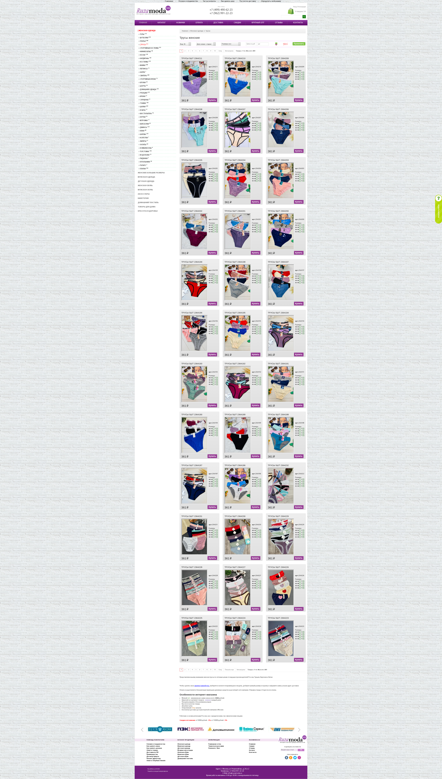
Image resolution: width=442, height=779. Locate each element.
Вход (295, 7)
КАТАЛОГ (162, 23)
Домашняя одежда (149, 89)
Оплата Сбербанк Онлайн (156, 761)
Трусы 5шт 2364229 (278, 516)
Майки (144, 65)
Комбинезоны (146, 148)
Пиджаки (144, 158)
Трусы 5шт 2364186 (235, 465)
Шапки (144, 107)
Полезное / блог (214, 748)
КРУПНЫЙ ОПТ (258, 23)
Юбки (143, 131)
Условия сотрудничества (188, 1)
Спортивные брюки (148, 79)
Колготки (144, 138)
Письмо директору (154, 758)
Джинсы (144, 127)
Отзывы (252, 748)
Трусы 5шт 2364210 (235, 58)
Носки (144, 55)
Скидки (251, 746)
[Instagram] (299, 758)
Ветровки (144, 120)
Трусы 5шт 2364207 (235, 109)
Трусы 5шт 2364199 (191, 262)
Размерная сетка (214, 744)
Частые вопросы (209, 1)
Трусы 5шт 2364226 (278, 567)
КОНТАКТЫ (298, 23)
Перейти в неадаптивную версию (158, 771)
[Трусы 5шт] (194, 79)
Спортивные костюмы (150, 48)
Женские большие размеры (151, 173)
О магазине (169, 1)
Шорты (143, 86)
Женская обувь (145, 186)
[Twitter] (295, 758)
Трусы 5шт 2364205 (191, 160)
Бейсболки (145, 124)
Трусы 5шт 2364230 (235, 516)
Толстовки (145, 152)
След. (220, 51)
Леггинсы (144, 69)
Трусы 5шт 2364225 (191, 618)
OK (301, 750)
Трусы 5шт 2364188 (278, 414)
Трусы (144, 45)
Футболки (145, 38)
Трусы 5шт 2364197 (278, 262)
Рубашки (145, 93)
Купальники (146, 162)
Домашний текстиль (148, 203)
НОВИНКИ (180, 23)
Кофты (143, 110)
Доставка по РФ (152, 752)
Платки (144, 169)
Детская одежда (146, 181)
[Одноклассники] (290, 758)
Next (298, 729)
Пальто (143, 165)
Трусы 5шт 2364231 (191, 516)
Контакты (252, 752)
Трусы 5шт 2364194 (278, 313)
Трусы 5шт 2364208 (191, 109)
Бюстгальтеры (146, 114)
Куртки (143, 117)
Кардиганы (145, 58)
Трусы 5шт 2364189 (235, 414)
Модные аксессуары (185, 750)
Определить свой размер (271, 1)
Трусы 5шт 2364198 (235, 262)
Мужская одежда (146, 177)
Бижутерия (143, 198)
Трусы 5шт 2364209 (278, 58)
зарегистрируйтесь (201, 686)
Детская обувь (182, 756)
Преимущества (152, 754)
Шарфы (144, 134)
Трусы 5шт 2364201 (235, 211)
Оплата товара (152, 750)
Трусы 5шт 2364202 (191, 211)
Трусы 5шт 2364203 (278, 160)
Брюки (143, 96)
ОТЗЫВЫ (279, 23)
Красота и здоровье (148, 211)
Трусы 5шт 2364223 (278, 618)
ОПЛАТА (199, 23)
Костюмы (145, 62)
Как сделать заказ (227, 1)
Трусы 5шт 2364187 (191, 465)
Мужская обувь (145, 190)
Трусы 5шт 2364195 (235, 313)
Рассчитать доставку (248, 1)
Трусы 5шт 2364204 (235, 160)
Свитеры (144, 76)
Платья (144, 41)
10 (215, 51)
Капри (143, 72)
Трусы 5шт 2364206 (278, 109)
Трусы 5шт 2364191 (278, 363)
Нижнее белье (146, 52)
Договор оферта (153, 756)
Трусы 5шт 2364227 (235, 567)
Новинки (252, 744)
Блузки (143, 83)
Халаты (144, 145)
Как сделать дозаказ (154, 748)
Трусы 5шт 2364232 (278, 465)
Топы (143, 34)
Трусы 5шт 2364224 (235, 618)
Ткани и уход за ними (216, 746)
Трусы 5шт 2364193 (191, 363)
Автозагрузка (229, 51)
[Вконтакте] (286, 758)
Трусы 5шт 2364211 (191, 58)
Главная (185, 31)
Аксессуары (144, 194)
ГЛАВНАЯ (143, 23)
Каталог (252, 750)
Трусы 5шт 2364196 (191, 313)
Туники (144, 103)
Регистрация (302, 7)
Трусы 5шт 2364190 (191, 414)
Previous (143, 729)
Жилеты (144, 141)
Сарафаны (145, 100)
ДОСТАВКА (218, 23)
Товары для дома (147, 207)
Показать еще (229, 670)
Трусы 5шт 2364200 (278, 211)
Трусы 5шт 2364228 (191, 567)
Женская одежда (147, 31)
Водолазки (145, 155)
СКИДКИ (237, 23)
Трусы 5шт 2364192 (235, 363)
